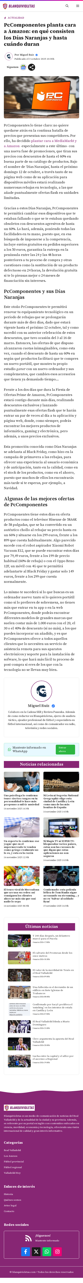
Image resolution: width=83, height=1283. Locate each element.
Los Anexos (10, 1156)
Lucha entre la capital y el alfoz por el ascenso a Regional (53, 1058)
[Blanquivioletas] (19, 6)
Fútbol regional (13, 1167)
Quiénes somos (12, 1199)
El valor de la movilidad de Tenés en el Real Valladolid (53, 972)
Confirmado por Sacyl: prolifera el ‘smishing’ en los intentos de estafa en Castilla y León (52, 1007)
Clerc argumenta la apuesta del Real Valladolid (53, 1040)
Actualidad (16, 17)
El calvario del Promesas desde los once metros (52, 954)
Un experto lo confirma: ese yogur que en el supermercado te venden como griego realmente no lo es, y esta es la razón (21, 847)
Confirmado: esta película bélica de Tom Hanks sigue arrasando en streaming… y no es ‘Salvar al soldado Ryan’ (61, 895)
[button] (67, 6)
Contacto (9, 1211)
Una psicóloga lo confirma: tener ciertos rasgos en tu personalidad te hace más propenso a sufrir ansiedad (21, 800)
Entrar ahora (62, 749)
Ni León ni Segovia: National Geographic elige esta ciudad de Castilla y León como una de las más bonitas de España (60, 801)
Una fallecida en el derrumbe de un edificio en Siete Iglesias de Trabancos (53, 990)
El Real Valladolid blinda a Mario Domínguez (51, 1023)
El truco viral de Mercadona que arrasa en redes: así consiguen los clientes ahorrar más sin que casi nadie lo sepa (21, 895)
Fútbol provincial (14, 1161)
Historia (8, 1194)
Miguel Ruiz (27, 54)
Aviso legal (10, 1205)
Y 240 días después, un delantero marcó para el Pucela (51, 937)
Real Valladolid (12, 1150)
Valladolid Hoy (12, 1172)
